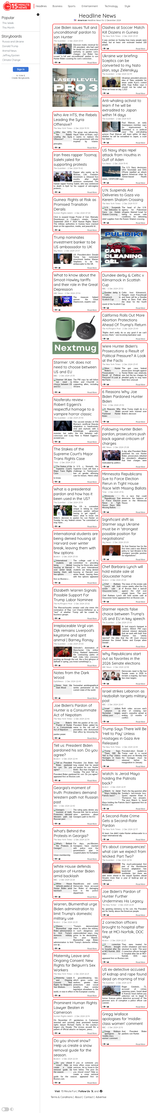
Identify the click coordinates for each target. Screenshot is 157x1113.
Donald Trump (10, 46)
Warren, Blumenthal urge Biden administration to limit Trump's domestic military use (75, 911)
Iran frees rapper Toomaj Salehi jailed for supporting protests (75, 159)
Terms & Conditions (62, 1097)
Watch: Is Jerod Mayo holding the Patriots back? (121, 778)
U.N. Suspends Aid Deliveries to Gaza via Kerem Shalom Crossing (122, 195)
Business (57, 6)
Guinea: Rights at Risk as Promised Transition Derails (75, 204)
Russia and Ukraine (13, 41)
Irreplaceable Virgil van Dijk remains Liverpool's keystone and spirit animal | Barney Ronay (74, 632)
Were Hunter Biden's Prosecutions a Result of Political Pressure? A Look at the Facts (124, 353)
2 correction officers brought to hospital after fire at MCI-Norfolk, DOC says (123, 929)
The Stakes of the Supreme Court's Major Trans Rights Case (73, 454)
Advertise (101, 1097)
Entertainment (90, 6)
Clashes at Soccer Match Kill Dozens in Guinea (123, 29)
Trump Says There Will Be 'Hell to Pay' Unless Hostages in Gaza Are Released (124, 735)
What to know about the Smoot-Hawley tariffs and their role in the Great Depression (76, 282)
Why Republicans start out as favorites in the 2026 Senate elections (121, 658)
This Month (8, 27)
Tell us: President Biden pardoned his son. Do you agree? (76, 750)
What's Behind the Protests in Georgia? (71, 833)
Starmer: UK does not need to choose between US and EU (75, 367)
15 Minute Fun (68, 1091)
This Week (8, 23)
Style (127, 6)
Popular (8, 17)
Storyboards (12, 36)
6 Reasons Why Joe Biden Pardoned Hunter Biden (122, 396)
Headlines (41, 6)
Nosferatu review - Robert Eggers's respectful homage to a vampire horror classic (74, 406)
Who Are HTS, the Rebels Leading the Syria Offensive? (75, 119)
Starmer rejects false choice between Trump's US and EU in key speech (123, 614)
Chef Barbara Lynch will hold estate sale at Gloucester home (122, 571)
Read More (92, 63)
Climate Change (11, 59)
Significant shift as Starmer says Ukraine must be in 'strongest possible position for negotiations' (120, 529)
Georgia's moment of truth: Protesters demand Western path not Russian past (76, 794)
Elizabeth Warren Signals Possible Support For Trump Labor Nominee (75, 595)
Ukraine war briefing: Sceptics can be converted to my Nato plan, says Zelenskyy (121, 62)
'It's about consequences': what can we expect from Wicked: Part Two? (124, 851)
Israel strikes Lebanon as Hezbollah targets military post (124, 696)
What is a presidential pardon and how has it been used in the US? (73, 494)
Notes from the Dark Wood (71, 675)
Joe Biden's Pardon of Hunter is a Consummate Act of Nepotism (75, 710)
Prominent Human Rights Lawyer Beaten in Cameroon (75, 1007)
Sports (71, 6)
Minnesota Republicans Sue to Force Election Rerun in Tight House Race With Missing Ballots (124, 480)
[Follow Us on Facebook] (101, 1091)
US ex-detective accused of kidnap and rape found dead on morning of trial (124, 974)
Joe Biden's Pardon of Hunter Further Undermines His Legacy (122, 896)
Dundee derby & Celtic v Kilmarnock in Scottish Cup (123, 280)
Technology (111, 6)
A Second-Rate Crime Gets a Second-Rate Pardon (120, 820)
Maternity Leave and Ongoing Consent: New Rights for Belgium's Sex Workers (74, 962)
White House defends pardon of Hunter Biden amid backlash (74, 871)
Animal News (9, 50)
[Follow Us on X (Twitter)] (92, 1091)
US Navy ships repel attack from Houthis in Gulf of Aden (121, 155)
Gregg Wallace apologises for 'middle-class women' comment (122, 1019)
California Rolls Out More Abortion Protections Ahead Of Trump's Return (124, 320)
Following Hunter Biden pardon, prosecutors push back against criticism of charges (124, 436)
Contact (88, 1097)
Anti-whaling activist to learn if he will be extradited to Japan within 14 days (121, 107)
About (78, 1097)
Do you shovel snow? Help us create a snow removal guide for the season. (73, 1047)
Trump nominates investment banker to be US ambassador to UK (75, 242)
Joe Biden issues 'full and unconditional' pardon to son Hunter (75, 32)
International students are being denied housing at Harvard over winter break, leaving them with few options (76, 543)
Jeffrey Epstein (11, 55)
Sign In (21, 69)
